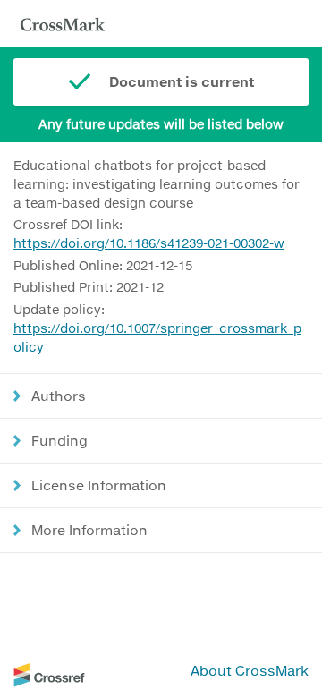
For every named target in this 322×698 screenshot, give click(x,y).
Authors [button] (58, 395)
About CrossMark (250, 670)
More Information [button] (89, 530)
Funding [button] (59, 440)
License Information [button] (98, 485)
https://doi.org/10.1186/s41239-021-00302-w (148, 243)
